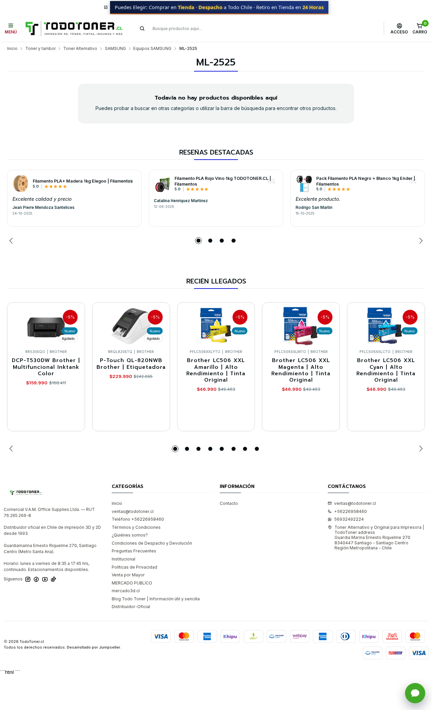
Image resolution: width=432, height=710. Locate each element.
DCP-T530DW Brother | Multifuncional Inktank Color (46, 367)
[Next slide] (420, 241)
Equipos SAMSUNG (152, 49)
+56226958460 (350, 511)
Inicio (12, 49)
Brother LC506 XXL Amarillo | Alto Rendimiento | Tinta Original (215, 370)
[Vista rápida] (74, 324)
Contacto (229, 503)
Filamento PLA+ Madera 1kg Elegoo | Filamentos (83, 181)
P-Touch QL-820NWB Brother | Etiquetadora (131, 364)
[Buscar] (142, 28)
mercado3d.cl (126, 590)
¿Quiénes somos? (130, 535)
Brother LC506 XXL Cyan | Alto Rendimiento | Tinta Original (385, 370)
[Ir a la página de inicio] (74, 28)
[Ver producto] (20, 183)
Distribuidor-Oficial (131, 606)
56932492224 (349, 519)
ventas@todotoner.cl (133, 511)
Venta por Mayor (128, 574)
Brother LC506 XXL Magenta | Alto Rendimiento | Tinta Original (300, 370)
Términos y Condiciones (136, 527)
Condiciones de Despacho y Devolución (152, 543)
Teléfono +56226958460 (138, 519)
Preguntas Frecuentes (134, 550)
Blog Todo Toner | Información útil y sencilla (156, 598)
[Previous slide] (12, 241)
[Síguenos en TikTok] (53, 579)
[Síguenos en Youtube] (45, 579)
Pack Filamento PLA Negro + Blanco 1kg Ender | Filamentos (365, 181)
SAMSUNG (115, 49)
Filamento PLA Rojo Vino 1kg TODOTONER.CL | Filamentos (222, 181)
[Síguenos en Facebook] (36, 579)
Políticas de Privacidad (134, 567)
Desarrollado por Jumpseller (93, 647)
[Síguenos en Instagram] (28, 579)
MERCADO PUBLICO (132, 582)
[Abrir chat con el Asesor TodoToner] (415, 693)
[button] (198, 241)
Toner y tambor (40, 49)
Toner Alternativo (80, 49)
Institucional (123, 559)
